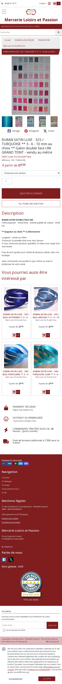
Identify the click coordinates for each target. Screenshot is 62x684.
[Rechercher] (58, 32)
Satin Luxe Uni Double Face (14, 46)
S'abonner (52, 625)
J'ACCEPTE (47, 678)
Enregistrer (33, 130)
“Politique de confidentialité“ (39, 669)
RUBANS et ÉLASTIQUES (24, 40)
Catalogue (7, 481)
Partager (15, 130)
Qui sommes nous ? (11, 489)
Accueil (7, 40)
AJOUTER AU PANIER (31, 193)
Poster (51, 130)
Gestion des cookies (10, 518)
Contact (42, 3)
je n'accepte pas (15, 678)
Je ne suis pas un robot (16, 630)
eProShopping (21, 641)
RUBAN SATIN (44, 40)
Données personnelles (11, 522)
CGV (5, 492)
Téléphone (8, 547)
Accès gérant (53, 641)
